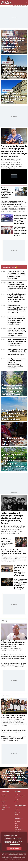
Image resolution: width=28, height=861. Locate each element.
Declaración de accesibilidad (14, 850)
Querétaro (17, 799)
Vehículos (17, 812)
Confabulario (18, 827)
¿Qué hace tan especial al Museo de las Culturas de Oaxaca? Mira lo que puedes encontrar (13, 71)
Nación (3, 803)
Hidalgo (17, 794)
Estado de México (19, 796)
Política (3, 801)
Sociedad (4, 798)
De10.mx (17, 831)
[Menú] (26, 2)
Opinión (3, 809)
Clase (16, 823)
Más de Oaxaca (7, 34)
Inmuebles (17, 808)
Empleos (17, 810)
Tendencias (4, 805)
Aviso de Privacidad (15, 844)
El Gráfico (17, 821)
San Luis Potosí (19, 798)
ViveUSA (17, 825)
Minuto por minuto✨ (9, 267)
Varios (16, 814)
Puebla (16, 801)
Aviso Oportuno (19, 829)
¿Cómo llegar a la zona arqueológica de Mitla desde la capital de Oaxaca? (13, 97)
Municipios (4, 799)
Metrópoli (4, 796)
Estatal (3, 794)
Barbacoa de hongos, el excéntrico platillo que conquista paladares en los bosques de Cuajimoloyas (13, 45)
